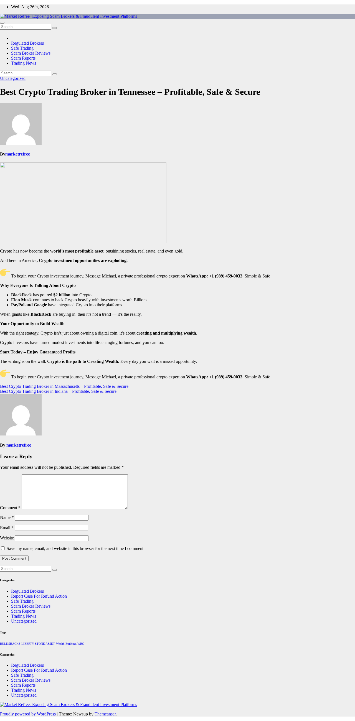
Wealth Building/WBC (70, 643)
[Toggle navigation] (2, 23)
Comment (10, 507)
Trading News (23, 63)
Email (7, 527)
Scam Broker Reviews (30, 53)
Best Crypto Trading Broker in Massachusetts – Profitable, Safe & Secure (64, 386)
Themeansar (105, 714)
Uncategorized (13, 78)
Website (7, 538)
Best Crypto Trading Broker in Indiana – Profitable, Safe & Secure (58, 391)
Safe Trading (22, 48)
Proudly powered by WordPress (28, 714)
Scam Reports (23, 58)
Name (7, 517)
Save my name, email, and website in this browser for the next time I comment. (75, 548)
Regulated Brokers (27, 43)
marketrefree (17, 154)
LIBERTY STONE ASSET (38, 643)
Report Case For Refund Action (39, 596)
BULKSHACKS (10, 643)
